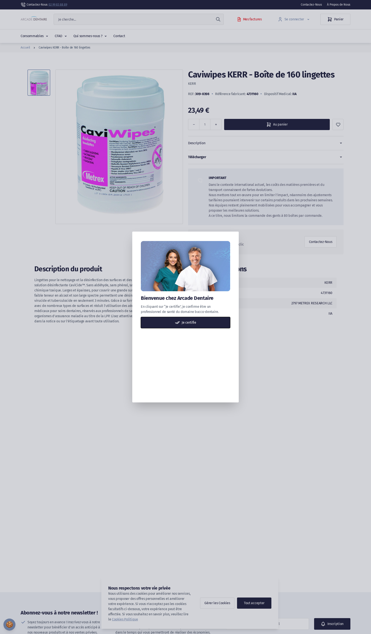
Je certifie (189, 322)
